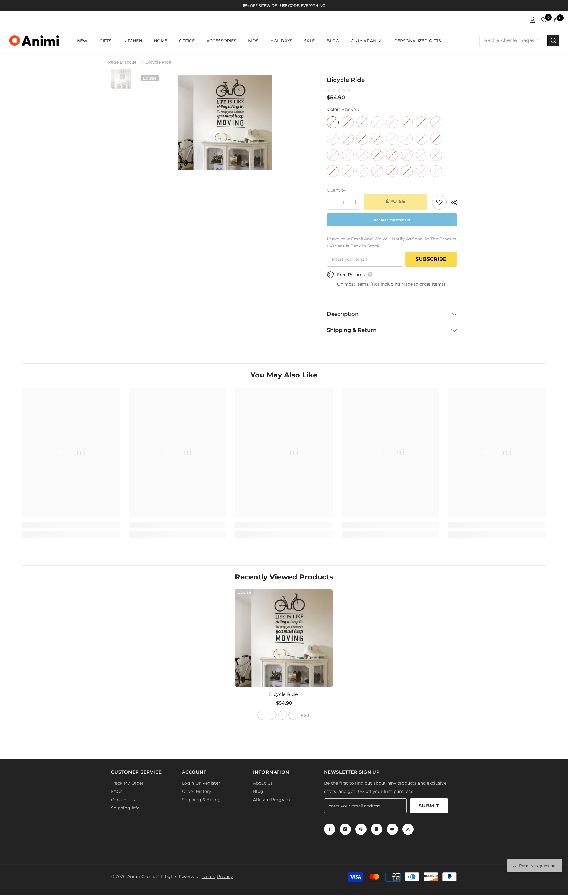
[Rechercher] (519, 40)
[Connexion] (532, 20)
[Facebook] (329, 830)
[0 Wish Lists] (544, 20)
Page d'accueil (123, 62)
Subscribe (431, 259)
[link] (71, 525)
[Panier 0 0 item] (556, 20)
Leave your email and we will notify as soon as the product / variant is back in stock (392, 242)
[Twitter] (408, 830)
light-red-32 (282, 715)
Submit (429, 807)
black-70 (261, 715)
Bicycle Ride (284, 694)
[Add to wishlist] (439, 202)
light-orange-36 (292, 715)
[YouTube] (392, 830)
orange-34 (272, 715)
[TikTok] (376, 830)
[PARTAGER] (452, 202)
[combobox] (513, 40)
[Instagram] (345, 830)
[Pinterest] (361, 830)
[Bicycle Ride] (284, 638)
